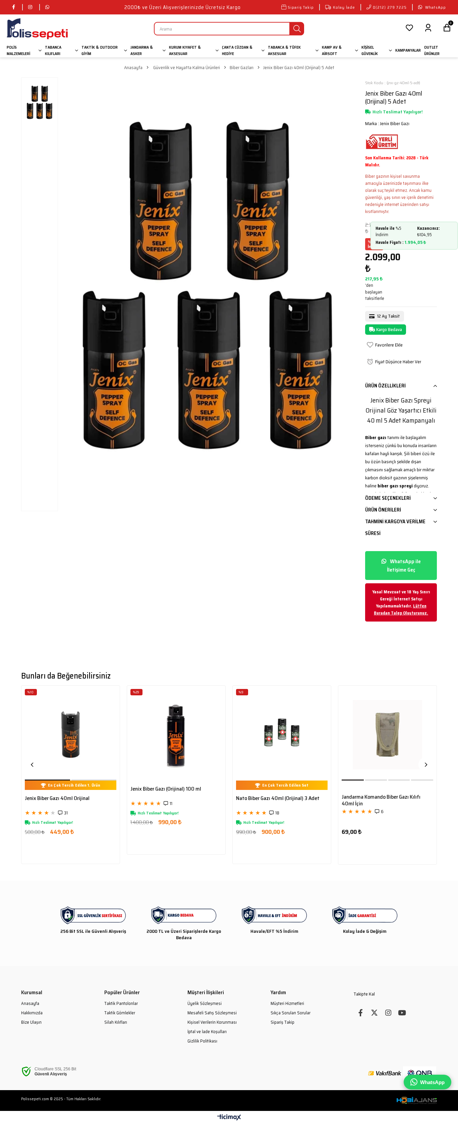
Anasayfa (30, 1004)
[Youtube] (402, 1013)
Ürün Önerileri (383, 510)
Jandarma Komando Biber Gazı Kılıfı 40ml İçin (381, 800)
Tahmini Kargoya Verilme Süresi (395, 527)
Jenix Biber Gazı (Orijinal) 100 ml (165, 789)
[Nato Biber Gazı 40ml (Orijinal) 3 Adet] (282, 735)
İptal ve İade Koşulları (207, 1032)
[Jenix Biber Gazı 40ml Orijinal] (70, 735)
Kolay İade (344, 7)
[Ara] (297, 29)
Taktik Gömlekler (119, 1013)
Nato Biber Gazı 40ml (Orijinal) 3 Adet (278, 798)
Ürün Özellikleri (385, 386)
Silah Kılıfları (115, 1022)
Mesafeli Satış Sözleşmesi (212, 1013)
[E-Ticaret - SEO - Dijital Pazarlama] (417, 1100)
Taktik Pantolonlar (121, 1004)
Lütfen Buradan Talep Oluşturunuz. (401, 609)
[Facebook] (360, 1013)
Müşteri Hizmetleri (287, 1004)
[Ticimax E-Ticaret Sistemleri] (229, 1117)
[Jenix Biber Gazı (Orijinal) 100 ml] (176, 735)
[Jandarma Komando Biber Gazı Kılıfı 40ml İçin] (387, 735)
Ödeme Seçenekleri (388, 498)
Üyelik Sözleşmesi (204, 1004)
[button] (48, 780)
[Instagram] (388, 1013)
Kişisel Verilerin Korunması (212, 1022)
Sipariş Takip (301, 7)
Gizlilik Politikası (202, 1041)
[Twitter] (374, 1013)
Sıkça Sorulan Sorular (290, 1013)
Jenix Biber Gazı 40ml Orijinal (57, 798)
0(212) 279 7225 (390, 7)
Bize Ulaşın (31, 1022)
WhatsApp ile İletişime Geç (404, 565)
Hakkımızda (32, 1013)
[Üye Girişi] (428, 29)
